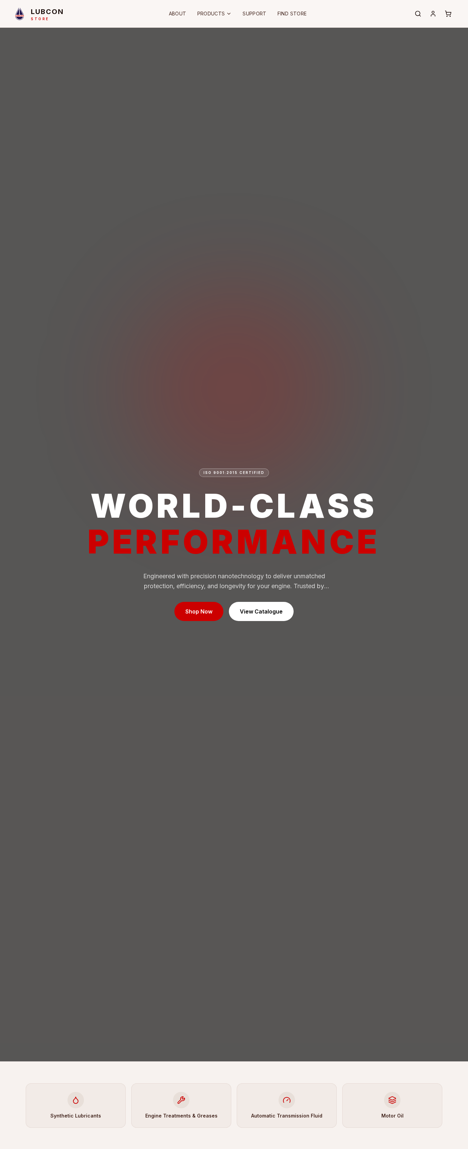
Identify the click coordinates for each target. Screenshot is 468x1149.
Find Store (292, 13)
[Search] (418, 14)
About (177, 13)
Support (254, 13)
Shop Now (198, 611)
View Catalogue (261, 611)
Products (211, 13)
